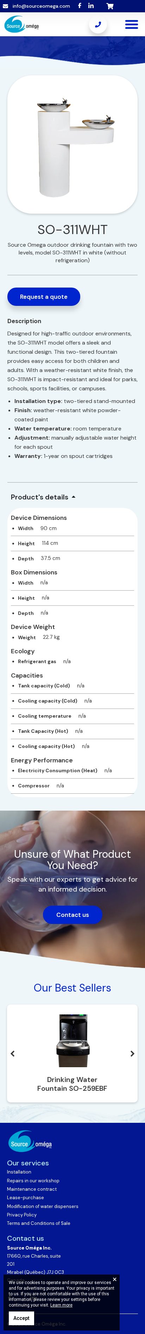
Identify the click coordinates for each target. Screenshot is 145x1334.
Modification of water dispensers (42, 1206)
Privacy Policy (22, 1215)
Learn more (61, 1305)
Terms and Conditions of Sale (38, 1223)
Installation (19, 1172)
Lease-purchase (25, 1198)
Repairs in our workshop (33, 1181)
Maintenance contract (32, 1189)
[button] (131, 24)
